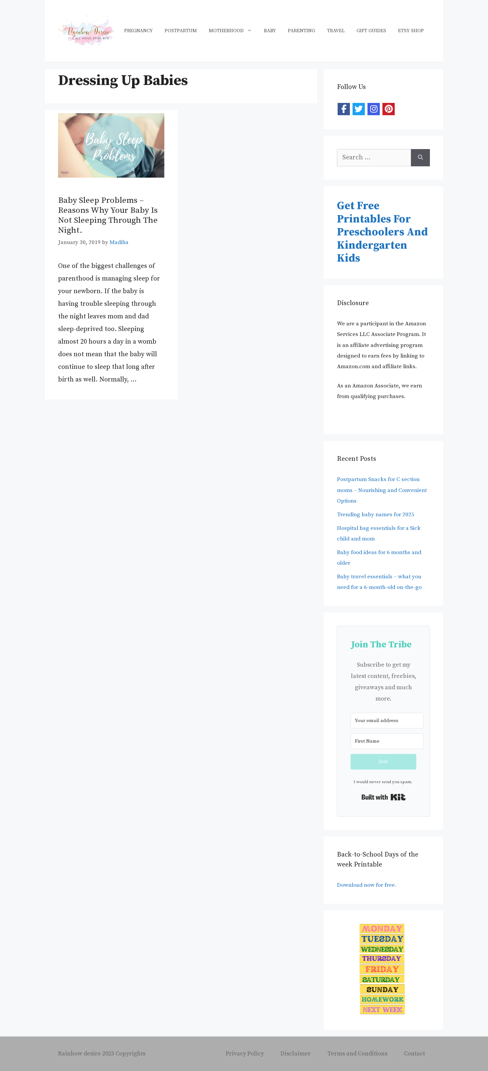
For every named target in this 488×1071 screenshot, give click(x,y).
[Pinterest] (388, 109)
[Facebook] (344, 109)
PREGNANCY (138, 31)
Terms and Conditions (357, 1053)
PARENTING (301, 31)
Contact (414, 1053)
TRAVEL (336, 31)
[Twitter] (359, 109)
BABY (270, 31)
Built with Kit (384, 797)
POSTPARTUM (181, 31)
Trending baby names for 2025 (375, 514)
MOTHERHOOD (226, 31)
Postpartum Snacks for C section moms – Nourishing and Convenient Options (382, 490)
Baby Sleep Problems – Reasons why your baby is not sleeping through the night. (108, 215)
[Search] (420, 157)
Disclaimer (296, 1053)
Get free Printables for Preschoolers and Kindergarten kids (382, 232)
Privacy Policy (245, 1053)
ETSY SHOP (411, 31)
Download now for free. (367, 885)
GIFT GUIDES (371, 31)
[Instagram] (373, 109)
